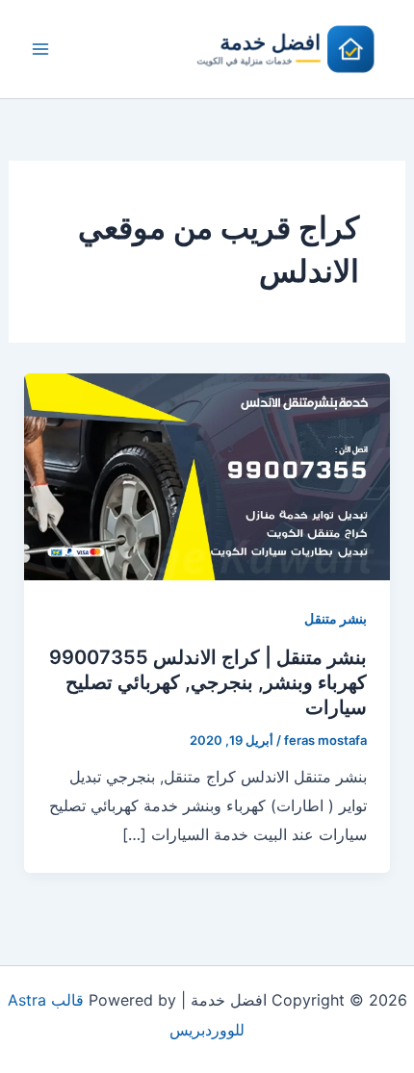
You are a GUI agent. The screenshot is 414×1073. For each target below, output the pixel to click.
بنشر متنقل (335, 618)
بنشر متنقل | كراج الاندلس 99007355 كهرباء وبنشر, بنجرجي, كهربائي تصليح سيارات (208, 682)
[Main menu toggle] (40, 49)
